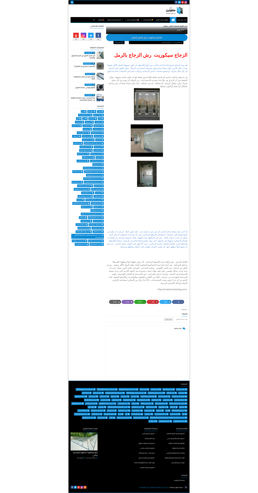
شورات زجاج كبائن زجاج (178, 462)
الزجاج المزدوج (98, 147)
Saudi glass (91, 111)
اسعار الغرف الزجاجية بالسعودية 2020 (92, 168)
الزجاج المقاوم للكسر (87, 193)
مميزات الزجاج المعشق (96, 244)
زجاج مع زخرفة (98, 136)
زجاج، (83, 111)
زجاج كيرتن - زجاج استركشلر (147, 453)
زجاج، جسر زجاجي (86, 136)
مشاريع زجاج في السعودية (79, 241)
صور (84, 119)
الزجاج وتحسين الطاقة (96, 154)
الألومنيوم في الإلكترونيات (84, 186)
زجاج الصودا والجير (85, 221)
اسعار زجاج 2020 (77, 172)
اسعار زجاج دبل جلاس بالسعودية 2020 (84, 77)
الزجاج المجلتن (77, 143)
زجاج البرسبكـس (97, 221)
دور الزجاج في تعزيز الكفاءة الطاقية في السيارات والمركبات (83, 98)
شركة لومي (76, 136)
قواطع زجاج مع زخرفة (83, 228)
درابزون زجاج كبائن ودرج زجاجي (176, 438)
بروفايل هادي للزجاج (162, 19)
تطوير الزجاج (78, 122)
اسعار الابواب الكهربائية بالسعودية (93, 143)
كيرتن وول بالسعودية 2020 (82, 232)
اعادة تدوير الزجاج (76, 182)
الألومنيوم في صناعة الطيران (85, 87)
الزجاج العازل (88, 122)
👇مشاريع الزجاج (148, 19)
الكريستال (79, 200)
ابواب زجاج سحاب (97, 129)
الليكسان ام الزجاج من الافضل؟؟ (84, 66)
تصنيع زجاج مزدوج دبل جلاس (146, 457)
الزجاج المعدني (97, 150)
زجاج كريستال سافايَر (87, 157)
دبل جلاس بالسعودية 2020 (95, 217)
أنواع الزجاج (98, 140)
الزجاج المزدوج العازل (96, 133)
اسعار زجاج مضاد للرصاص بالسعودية (93, 182)
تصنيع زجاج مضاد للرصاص (147, 467)
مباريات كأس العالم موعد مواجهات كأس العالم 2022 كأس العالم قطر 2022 (167, 418)
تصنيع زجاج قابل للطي (148, 434)
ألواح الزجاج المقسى (82, 161)
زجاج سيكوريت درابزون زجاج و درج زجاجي (85, 454)
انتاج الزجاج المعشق (82, 154)
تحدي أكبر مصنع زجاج (96, 210)
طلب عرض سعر (181, 19)
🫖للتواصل (101, 19)
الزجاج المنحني (86, 126)
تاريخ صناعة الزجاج (86, 207)
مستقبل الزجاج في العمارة (95, 241)
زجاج (78, 119)
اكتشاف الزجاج (98, 186)
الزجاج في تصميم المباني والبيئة (93, 200)
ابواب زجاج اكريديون (87, 140)
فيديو (100, 119)
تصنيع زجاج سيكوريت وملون (146, 443)
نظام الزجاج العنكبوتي (96, 161)
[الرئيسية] (173, 20)
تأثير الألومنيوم (97, 207)
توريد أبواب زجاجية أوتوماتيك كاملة (144, 462)
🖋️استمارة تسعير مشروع (115, 19)
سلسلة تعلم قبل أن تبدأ (84, 115)
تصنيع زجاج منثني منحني (147, 448)
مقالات (99, 111)
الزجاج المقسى (97, 196)
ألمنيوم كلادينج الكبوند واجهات (175, 434)
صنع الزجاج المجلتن (96, 228)
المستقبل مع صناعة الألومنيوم (80, 203)
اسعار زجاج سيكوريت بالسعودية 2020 (92, 179)
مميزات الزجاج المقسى (81, 244)
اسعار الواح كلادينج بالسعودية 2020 (93, 172)
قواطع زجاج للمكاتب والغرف (176, 443)
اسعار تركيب (86, 129)
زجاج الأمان (82, 217)
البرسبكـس (98, 193)
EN (94, 19)
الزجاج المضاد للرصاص (85, 147)
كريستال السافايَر (97, 232)
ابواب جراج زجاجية (97, 164)
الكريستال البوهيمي (96, 203)
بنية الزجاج (98, 157)
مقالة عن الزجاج (97, 115)
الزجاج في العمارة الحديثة (84, 196)
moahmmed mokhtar (91, 458)
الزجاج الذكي (98, 122)
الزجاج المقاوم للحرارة (85, 150)
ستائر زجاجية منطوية (178, 448)
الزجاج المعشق (97, 126)
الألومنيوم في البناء (96, 189)
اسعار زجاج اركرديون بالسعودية (94, 175)
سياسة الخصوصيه (179, 480)
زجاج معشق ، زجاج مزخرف (95, 225)
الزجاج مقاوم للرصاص (82, 133)
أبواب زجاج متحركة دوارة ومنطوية (175, 457)
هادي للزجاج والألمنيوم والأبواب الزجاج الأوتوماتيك (153, 487)
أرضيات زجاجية (76, 126)
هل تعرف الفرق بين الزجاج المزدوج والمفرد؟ (83, 56)
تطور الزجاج (91, 119)
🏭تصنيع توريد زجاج (133, 19)
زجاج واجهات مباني (80, 225)
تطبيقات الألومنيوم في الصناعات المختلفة (91, 214)
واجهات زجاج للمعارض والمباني (175, 453)
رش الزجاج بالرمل (150, 438)
